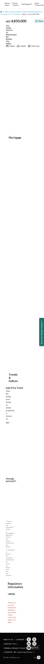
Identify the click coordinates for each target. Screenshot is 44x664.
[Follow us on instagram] (34, 644)
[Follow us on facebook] (29, 639)
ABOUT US (8, 640)
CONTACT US (9, 644)
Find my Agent (7, 4)
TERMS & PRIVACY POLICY (15, 648)
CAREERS (20, 640)
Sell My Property (15, 4)
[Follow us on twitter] (34, 639)
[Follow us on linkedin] (29, 644)
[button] (41, 332)
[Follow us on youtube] (29, 648)
